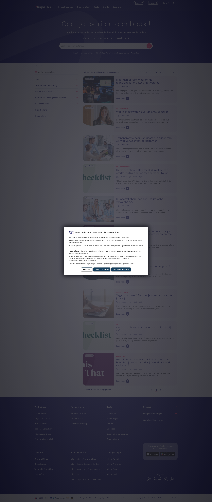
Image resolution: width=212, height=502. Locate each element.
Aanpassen (87, 269)
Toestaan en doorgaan (121, 269)
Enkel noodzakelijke (102, 269)
